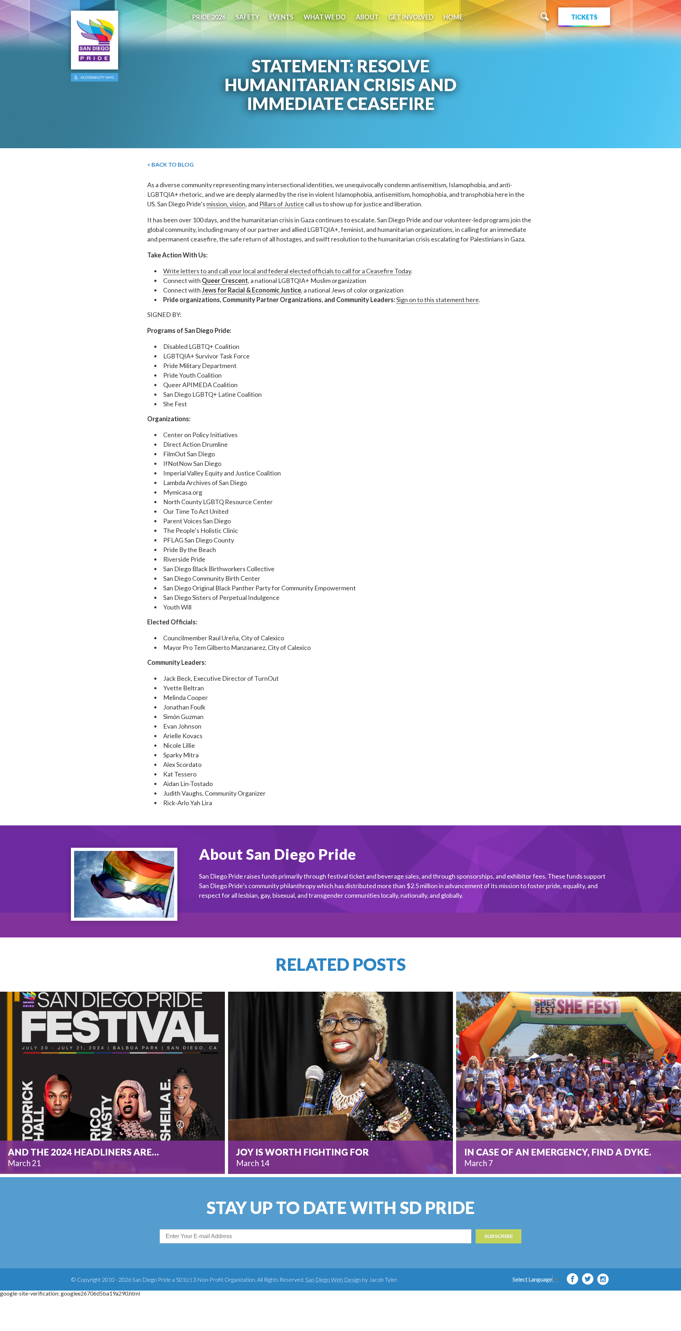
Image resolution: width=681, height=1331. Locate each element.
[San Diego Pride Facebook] (572, 1279)
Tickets (584, 17)
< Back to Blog (170, 164)
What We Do (325, 17)
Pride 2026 (209, 17)
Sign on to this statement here (437, 299)
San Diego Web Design (333, 1279)
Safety (247, 17)
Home (453, 17)
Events (281, 17)
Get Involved (410, 17)
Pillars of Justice (281, 204)
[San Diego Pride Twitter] (587, 1279)
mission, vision (225, 204)
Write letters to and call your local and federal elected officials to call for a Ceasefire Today (287, 271)
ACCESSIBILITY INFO (97, 77)
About (367, 17)
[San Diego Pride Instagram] (603, 1279)
